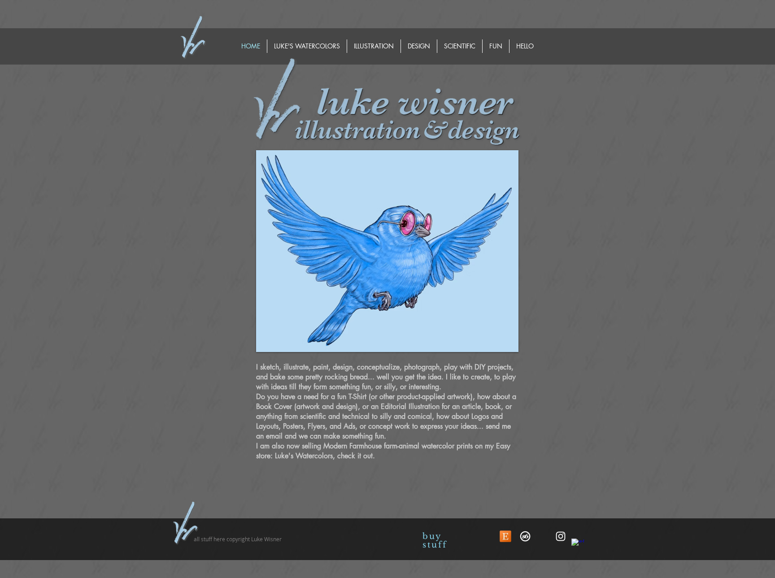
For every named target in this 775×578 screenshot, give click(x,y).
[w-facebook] (577, 545)
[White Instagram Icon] (560, 536)
